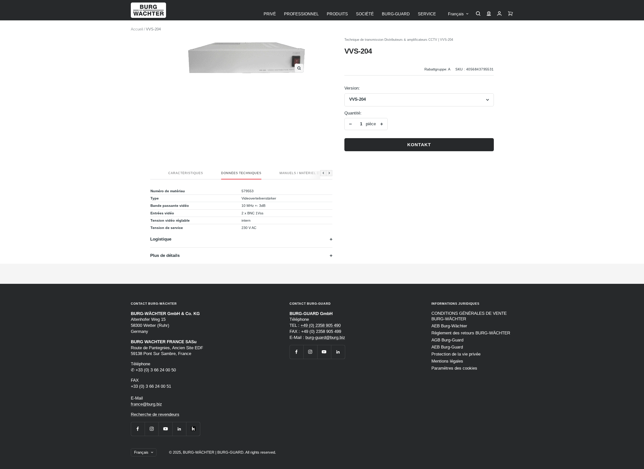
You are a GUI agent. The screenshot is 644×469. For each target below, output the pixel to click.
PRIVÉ (270, 14)
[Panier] (510, 14)
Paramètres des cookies (454, 368)
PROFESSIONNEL (301, 14)
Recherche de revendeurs (155, 414)
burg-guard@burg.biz (325, 337)
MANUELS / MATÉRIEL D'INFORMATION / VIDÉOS (319, 173)
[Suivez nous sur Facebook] (138, 429)
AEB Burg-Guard (447, 347)
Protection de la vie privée (455, 354)
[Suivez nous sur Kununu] (193, 429)
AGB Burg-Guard (447, 340)
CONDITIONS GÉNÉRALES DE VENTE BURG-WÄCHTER (469, 316)
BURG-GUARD (396, 14)
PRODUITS (337, 14)
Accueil (137, 29)
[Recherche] (478, 14)
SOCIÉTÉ (365, 14)
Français (456, 14)
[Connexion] (499, 14)
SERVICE (427, 14)
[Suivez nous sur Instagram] (151, 429)
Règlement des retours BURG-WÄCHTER (470, 333)
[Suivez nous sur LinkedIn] (179, 429)
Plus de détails (165, 255)
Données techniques (241, 173)
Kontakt (419, 144)
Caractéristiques (185, 173)
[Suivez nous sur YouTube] (165, 429)
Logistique (160, 239)
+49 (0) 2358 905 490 (321, 325)
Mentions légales (447, 361)
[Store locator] (489, 14)
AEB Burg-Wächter (449, 326)
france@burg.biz (146, 404)
